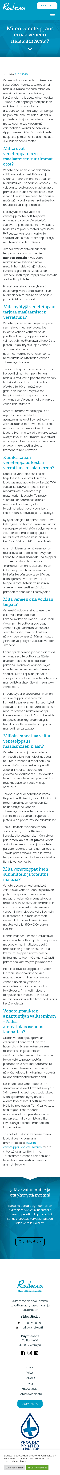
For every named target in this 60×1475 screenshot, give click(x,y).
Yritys (30, 1373)
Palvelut (30, 1378)
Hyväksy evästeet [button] (37, 1467)
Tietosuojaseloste (30, 1394)
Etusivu (30, 1367)
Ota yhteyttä (47, 5)
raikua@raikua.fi (32, 1327)
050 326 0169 (32, 1323)
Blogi (30, 1383)
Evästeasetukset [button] (14, 1467)
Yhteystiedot (30, 1389)
